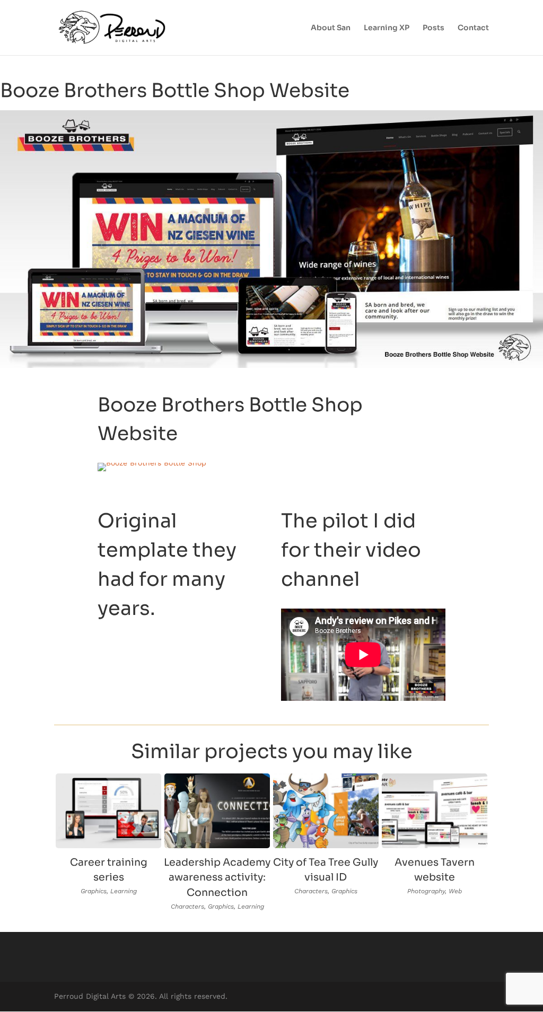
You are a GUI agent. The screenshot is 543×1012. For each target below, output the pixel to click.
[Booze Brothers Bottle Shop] (152, 463)
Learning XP (386, 28)
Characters (187, 906)
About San (331, 28)
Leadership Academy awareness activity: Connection (217, 877)
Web (455, 891)
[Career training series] (108, 811)
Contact (473, 28)
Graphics (94, 891)
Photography (426, 891)
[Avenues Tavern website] (434, 811)
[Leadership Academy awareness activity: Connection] (217, 811)
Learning (123, 891)
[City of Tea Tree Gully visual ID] (326, 811)
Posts (433, 28)
